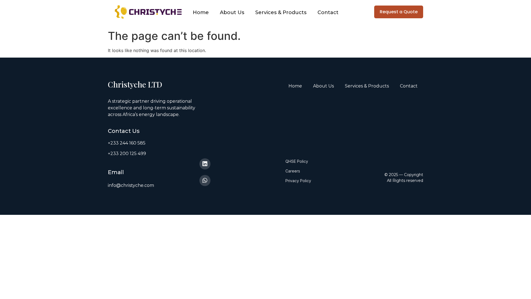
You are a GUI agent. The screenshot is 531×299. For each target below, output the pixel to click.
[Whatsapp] (204, 180)
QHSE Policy (296, 161)
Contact (328, 12)
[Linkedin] (204, 163)
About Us (232, 12)
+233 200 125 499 (127, 153)
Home (201, 12)
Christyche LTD (136, 84)
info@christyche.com (131, 185)
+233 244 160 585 (126, 143)
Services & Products (280, 12)
